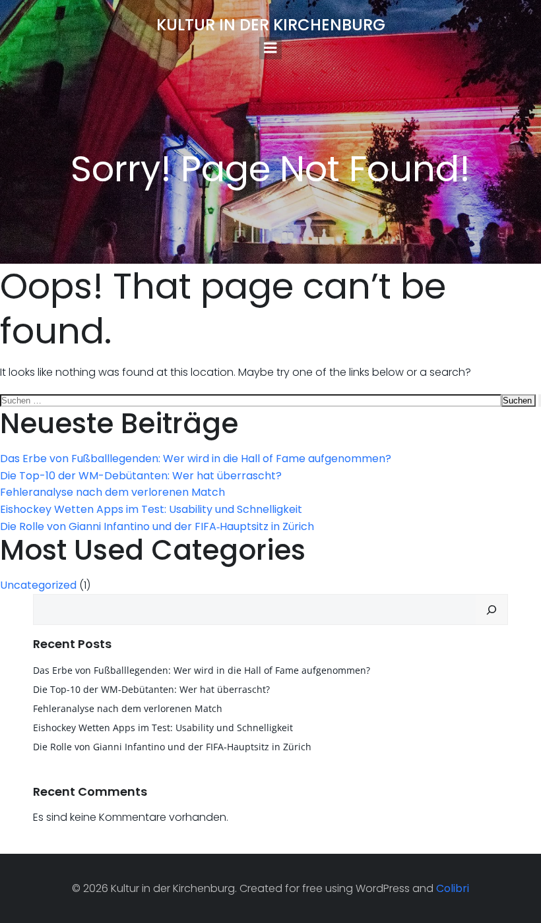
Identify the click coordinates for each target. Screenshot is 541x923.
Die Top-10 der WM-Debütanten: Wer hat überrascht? (141, 475)
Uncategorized (38, 585)
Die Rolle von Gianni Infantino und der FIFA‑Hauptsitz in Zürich (157, 526)
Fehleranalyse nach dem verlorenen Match (112, 492)
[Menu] (270, 48)
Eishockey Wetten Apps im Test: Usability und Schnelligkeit (151, 509)
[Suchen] (491, 610)
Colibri (452, 888)
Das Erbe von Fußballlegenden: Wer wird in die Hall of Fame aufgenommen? (195, 458)
